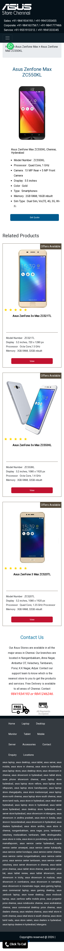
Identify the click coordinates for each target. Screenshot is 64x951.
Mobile (41, 734)
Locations (28, 754)
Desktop (40, 723)
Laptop (25, 723)
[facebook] (59, 947)
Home (12, 723)
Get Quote (34, 217)
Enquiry (13, 754)
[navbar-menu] (7, 37)
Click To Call (18, 944)
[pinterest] (53, 947)
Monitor (13, 734)
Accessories (29, 744)
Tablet (27, 734)
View (32, 361)
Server (12, 744)
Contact (46, 744)
